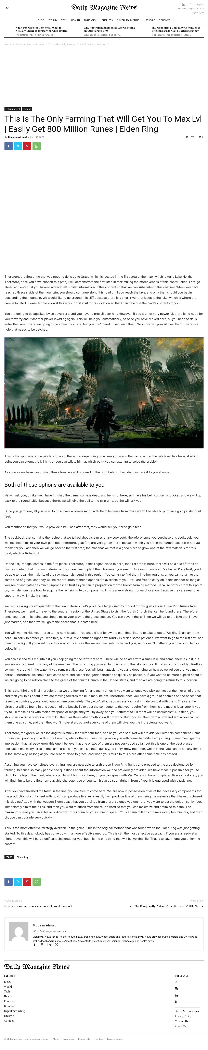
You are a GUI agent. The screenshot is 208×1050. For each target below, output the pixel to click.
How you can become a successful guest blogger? (38, 906)
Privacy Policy (183, 1016)
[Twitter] (18, 146)
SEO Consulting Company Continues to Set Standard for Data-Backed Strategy (176, 29)
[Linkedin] (51, 945)
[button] (7, 8)
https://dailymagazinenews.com (50, 931)
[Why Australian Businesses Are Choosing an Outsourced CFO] (77, 31)
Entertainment (23, 44)
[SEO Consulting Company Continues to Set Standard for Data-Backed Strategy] (145, 31)
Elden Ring (23, 857)
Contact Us (181, 1021)
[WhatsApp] (36, 146)
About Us (180, 1026)
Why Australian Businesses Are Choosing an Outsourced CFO (109, 29)
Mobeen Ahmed (17, 137)
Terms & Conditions (187, 1011)
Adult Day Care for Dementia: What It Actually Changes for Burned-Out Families (42, 29)
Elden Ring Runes (124, 764)
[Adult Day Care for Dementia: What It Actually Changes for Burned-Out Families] (9, 31)
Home (8, 44)
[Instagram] (43, 945)
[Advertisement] (104, 77)
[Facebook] (8, 146)
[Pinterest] (27, 146)
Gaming (39, 44)
